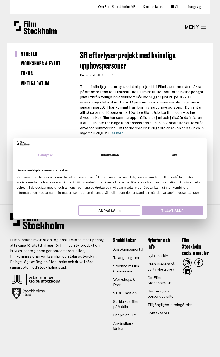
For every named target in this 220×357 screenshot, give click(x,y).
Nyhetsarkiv (158, 256)
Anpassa (107, 210)
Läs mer (116, 133)
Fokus (27, 73)
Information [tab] (110, 155)
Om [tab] (174, 155)
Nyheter (29, 54)
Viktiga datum (35, 83)
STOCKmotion (125, 293)
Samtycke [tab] (45, 155)
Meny (192, 27)
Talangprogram (126, 258)
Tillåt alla (172, 210)
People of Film (124, 315)
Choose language (188, 7)
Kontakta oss (153, 7)
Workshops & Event (41, 63)
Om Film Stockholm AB (117, 7)
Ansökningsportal (128, 249)
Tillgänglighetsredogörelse (170, 305)
